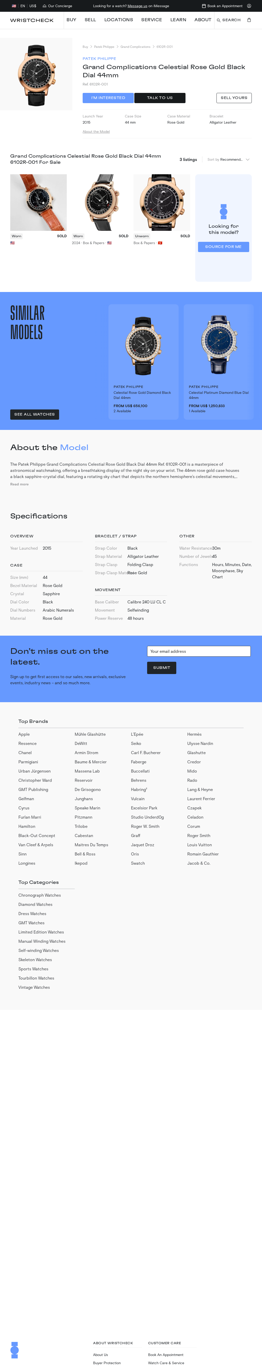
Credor (194, 761)
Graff (135, 835)
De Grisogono (88, 789)
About (203, 20)
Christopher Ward (35, 780)
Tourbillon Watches (36, 977)
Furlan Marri (29, 817)
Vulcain (138, 798)
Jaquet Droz (142, 844)
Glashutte (196, 752)
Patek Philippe (104, 46)
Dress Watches (32, 913)
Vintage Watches (34, 987)
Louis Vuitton (199, 844)
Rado (192, 780)
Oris (135, 853)
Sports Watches (33, 968)
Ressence (27, 743)
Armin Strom (86, 752)
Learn (178, 20)
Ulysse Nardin (200, 743)
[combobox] (235, 159)
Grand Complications (135, 46)
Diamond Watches (35, 904)
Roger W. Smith (145, 826)
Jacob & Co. (198, 863)
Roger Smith (198, 835)
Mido (192, 770)
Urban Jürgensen (34, 770)
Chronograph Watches (39, 895)
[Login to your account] (249, 5)
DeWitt (81, 743)
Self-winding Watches (38, 950)
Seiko (136, 743)
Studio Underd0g (147, 817)
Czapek (194, 807)
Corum (193, 826)
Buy (72, 20)
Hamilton (26, 826)
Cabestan (84, 835)
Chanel (25, 752)
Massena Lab (87, 770)
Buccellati (140, 770)
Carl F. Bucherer (146, 752)
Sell (90, 20)
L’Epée (137, 734)
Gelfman (26, 798)
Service (151, 20)
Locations (118, 20)
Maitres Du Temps (91, 844)
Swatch (138, 863)
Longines (26, 863)
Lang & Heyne (200, 789)
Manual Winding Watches (42, 941)
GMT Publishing (33, 789)
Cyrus (23, 807)
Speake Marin (87, 807)
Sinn (22, 853)
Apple (24, 734)
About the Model (96, 131)
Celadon (195, 817)
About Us (100, 1354)
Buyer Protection (107, 1363)
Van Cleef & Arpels (35, 844)
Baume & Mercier (91, 761)
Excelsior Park (144, 807)
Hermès (194, 734)
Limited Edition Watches (41, 931)
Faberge (138, 761)
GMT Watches (31, 922)
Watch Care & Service (166, 1363)
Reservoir (84, 780)
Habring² (139, 789)
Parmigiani (28, 761)
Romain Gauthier (203, 853)
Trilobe (81, 826)
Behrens (138, 780)
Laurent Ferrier (201, 798)
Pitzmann (83, 817)
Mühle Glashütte (90, 734)
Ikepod (81, 863)
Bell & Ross (85, 853)
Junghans (84, 798)
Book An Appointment (165, 1354)
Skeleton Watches (35, 959)
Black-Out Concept (36, 835)
